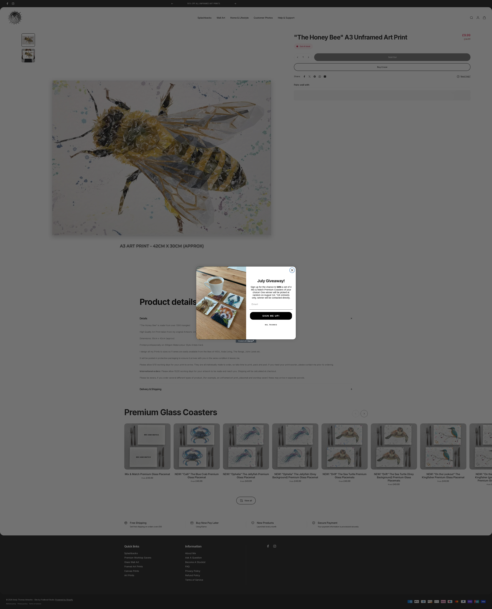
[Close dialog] (292, 270)
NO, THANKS (271, 325)
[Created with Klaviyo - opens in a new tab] (246, 341)
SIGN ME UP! (271, 316)
